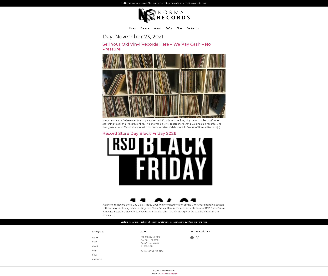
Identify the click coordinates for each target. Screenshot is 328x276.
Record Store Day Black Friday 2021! (139, 133)
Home (132, 28)
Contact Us (193, 28)
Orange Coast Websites (168, 273)
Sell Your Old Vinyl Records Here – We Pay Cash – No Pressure (156, 47)
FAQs (169, 28)
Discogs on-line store (197, 3)
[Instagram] (197, 237)
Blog (179, 28)
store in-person (168, 3)
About (157, 28)
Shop (144, 28)
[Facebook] (192, 237)
